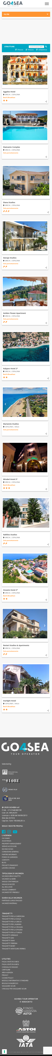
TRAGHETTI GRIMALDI (10, 935)
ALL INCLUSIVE (7, 887)
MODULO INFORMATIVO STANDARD (15, 980)
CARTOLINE (6, 970)
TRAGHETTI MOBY (8, 946)
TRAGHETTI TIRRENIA (9, 943)
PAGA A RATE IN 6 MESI (10, 964)
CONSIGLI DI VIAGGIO (10, 967)
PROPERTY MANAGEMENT (11, 843)
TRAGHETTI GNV (8, 938)
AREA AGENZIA (7, 972)
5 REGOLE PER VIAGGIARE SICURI (14, 989)
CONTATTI (5, 860)
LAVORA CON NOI (8, 868)
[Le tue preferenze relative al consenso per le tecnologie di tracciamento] (4, 1051)
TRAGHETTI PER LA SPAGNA (12, 930)
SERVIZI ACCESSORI (9, 846)
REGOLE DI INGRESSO (10, 983)
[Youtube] (15, 832)
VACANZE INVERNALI (9, 903)
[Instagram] (10, 832)
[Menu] (47, 4)
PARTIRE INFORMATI (9, 854)
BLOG (4, 862)
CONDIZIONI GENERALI (10, 852)
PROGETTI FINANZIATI (10, 865)
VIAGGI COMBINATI (9, 890)
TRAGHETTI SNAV (8, 940)
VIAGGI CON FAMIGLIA (10, 881)
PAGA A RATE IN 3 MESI (10, 961)
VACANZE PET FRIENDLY (10, 892)
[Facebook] (4, 832)
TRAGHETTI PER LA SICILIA (11, 919)
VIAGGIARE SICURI (8, 986)
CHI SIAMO (6, 838)
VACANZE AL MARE (9, 879)
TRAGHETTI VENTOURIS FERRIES (14, 949)
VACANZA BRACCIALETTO (11, 876)
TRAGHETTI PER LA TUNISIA (12, 932)
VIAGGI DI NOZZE (8, 884)
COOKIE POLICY (7, 978)
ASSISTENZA (6, 841)
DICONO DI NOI (7, 849)
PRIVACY (5, 975)
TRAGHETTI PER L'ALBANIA (11, 924)
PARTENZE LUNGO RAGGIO (12, 900)
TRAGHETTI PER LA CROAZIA (12, 927)
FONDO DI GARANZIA (10, 857)
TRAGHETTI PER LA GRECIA (12, 921)
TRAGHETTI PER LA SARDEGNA (13, 916)
